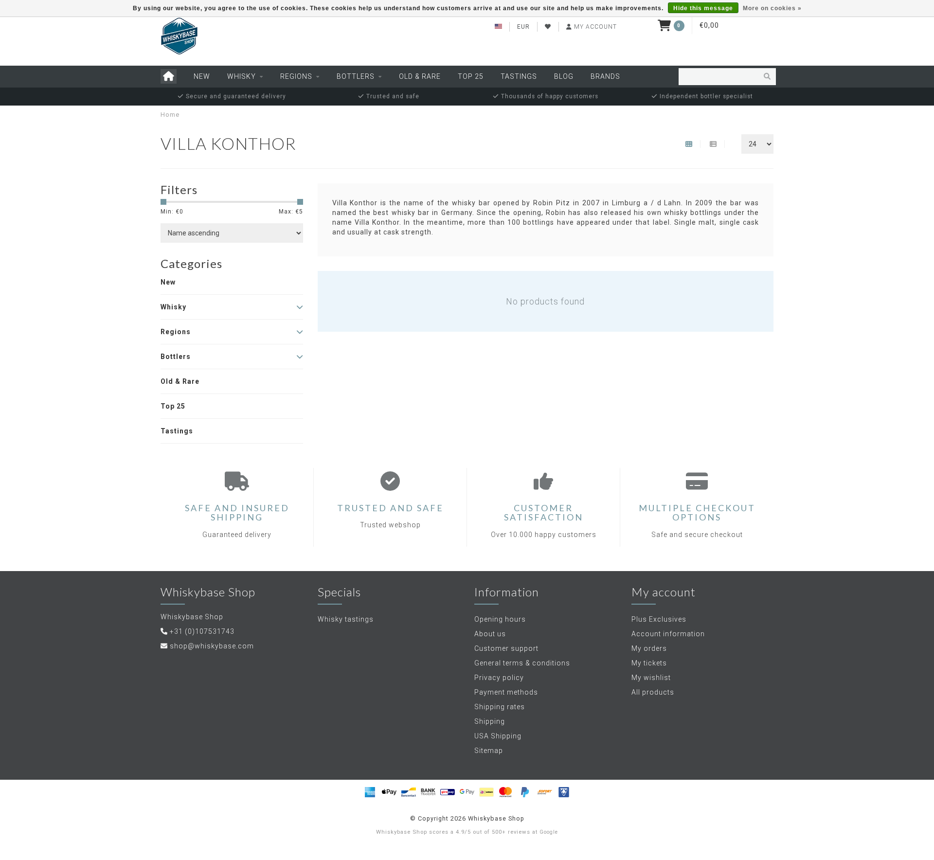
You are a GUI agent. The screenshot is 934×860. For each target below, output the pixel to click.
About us (490, 634)
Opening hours (500, 619)
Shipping (489, 721)
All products (652, 692)
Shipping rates (499, 707)
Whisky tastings (346, 619)
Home (170, 114)
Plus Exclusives (658, 619)
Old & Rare (420, 76)
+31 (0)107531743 (202, 631)
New (202, 76)
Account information (668, 634)
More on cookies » (772, 8)
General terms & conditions (522, 663)
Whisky (241, 76)
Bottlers (356, 76)
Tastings (519, 76)
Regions (296, 76)
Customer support (506, 648)
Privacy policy (499, 677)
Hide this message (703, 8)
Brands (605, 76)
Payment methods (506, 692)
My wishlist (651, 677)
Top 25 (471, 76)
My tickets (649, 663)
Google (548, 832)
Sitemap (488, 750)
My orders (649, 648)
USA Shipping (497, 736)
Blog (564, 76)
